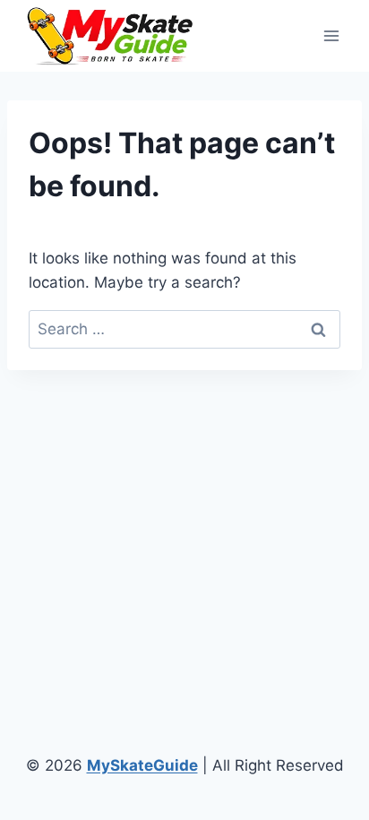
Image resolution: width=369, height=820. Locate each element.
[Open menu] (331, 35)
